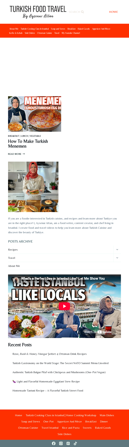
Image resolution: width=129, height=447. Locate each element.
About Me (13, 28)
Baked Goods (84, 28)
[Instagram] (60, 443)
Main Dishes (107, 415)
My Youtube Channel (71, 33)
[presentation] (34, 114)
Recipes (13, 249)
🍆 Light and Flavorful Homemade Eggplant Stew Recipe (46, 381)
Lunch (24, 136)
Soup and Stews (58, 28)
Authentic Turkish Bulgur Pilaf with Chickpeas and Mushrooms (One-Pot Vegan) (58, 372)
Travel (56, 33)
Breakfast (72, 28)
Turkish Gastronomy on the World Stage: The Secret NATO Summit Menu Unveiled (60, 363)
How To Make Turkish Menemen (28, 144)
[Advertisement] (64, 62)
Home (18, 415)
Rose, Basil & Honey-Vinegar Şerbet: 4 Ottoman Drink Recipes (49, 354)
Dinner (104, 421)
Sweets (87, 427)
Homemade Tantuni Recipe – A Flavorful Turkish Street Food (47, 390)
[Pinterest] (68, 443)
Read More (16, 154)
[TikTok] (75, 443)
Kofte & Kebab (15, 33)
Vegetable (35, 136)
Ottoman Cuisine (44, 33)
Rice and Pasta (70, 427)
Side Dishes (30, 33)
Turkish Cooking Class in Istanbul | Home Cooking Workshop (61, 415)
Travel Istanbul (49, 427)
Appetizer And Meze (101, 28)
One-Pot (48, 421)
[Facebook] (53, 443)
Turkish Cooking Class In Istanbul (35, 28)
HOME (113, 11)
